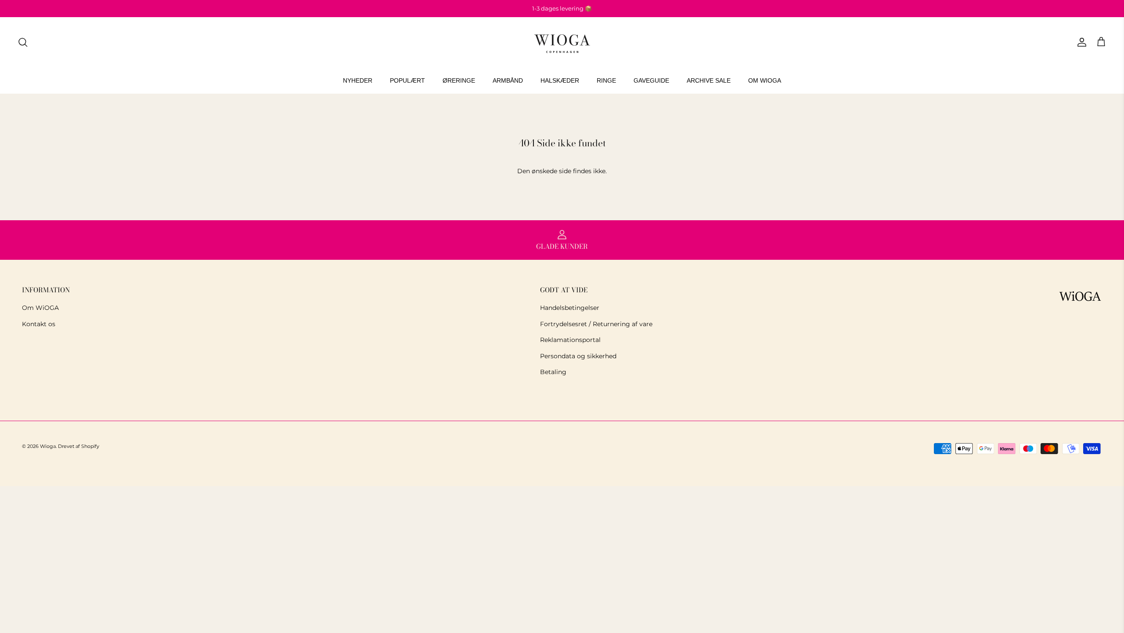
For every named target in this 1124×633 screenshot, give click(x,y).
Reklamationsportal (570, 340)
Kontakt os (38, 324)
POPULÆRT (407, 80)
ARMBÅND (508, 80)
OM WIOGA (764, 80)
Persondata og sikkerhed (578, 356)
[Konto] (1080, 42)
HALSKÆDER (559, 80)
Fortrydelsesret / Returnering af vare (596, 324)
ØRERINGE (459, 80)
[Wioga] (562, 42)
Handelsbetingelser (569, 308)
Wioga (48, 446)
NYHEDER (357, 80)
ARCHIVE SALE (709, 80)
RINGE (606, 80)
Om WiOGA (40, 308)
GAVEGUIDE (651, 80)
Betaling (553, 372)
